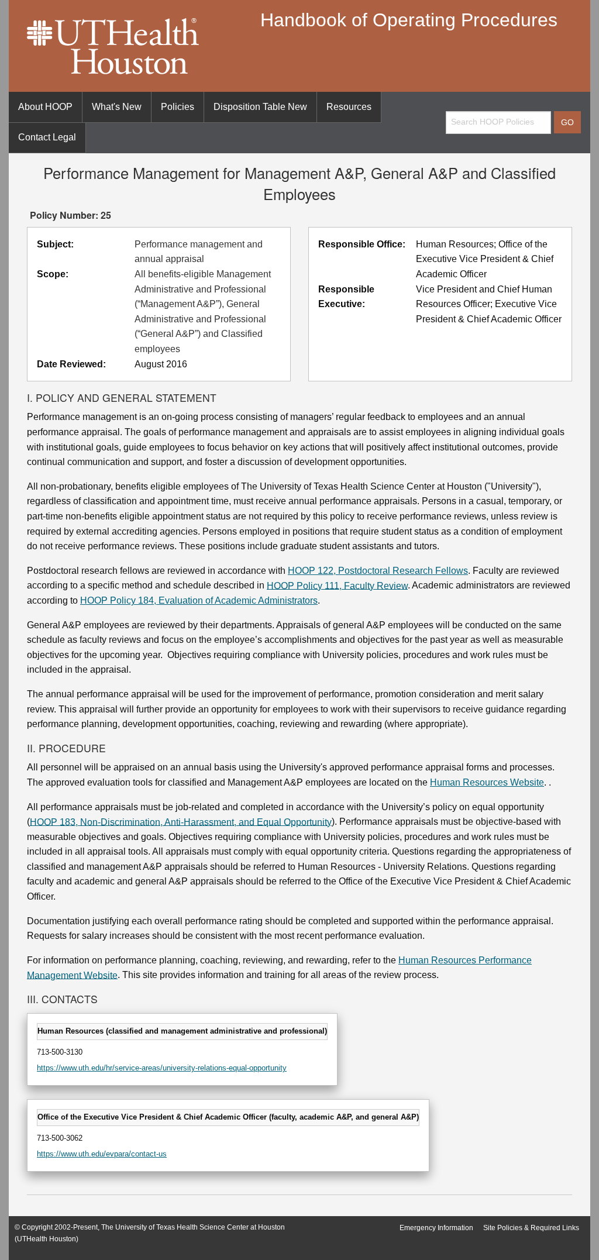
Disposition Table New (260, 107)
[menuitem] (45, 107)
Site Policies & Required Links (531, 1228)
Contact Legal (47, 137)
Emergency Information (436, 1228)
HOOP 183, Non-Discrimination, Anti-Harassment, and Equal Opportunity (181, 822)
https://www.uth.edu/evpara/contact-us (102, 1153)
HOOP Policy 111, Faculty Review (337, 585)
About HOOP (45, 107)
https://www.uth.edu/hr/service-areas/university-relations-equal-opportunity (162, 1067)
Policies (177, 107)
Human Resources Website (487, 782)
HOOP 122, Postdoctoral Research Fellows (378, 571)
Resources (348, 107)
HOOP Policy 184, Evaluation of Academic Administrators (199, 600)
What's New (117, 107)
